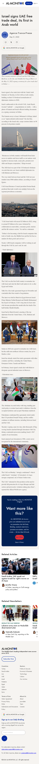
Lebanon (4, 689)
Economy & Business (26, 671)
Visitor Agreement (7, 699)
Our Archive (23, 679)
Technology (23, 674)
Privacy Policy (6, 702)
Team (21, 704)
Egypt (3, 684)
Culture (22, 676)
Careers (22, 707)
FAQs (3, 704)
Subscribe (29, 3)
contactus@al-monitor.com (28, 753)
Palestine (4, 682)
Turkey (3, 669)
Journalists (23, 702)
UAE (3, 676)
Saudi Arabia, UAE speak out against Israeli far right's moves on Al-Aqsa (15, 578)
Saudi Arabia (5, 671)
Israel (3, 679)
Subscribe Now (8, 659)
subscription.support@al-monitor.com (12, 749)
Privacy (22, 542)
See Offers (19, 537)
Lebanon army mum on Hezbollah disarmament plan (15, 626)
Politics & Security (25, 669)
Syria (3, 692)
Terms (16, 542)
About (21, 699)
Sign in (35, 3)
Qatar (3, 687)
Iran (3, 674)
